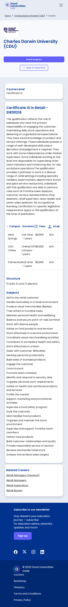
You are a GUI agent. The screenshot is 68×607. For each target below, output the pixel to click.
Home (8, 15)
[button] (61, 5)
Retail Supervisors (17, 485)
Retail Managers (16, 480)
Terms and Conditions (27, 593)
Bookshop (20, 581)
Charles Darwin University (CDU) (29, 15)
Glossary (19, 587)
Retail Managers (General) (23, 475)
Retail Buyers (14, 490)
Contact (19, 574)
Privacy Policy (22, 600)
